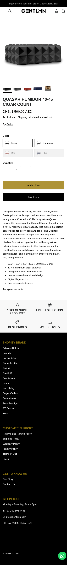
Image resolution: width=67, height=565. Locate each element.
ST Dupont (8, 408)
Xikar (5, 413)
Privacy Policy (10, 448)
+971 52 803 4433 (15, 510)
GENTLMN (14, 553)
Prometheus (9, 398)
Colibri (10, 124)
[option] (33, 48)
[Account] (55, 11)
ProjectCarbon (10, 393)
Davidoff (7, 373)
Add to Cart (33, 185)
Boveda (7, 353)
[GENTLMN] (33, 11)
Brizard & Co (9, 358)
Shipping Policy (11, 438)
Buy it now (33, 197)
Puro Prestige (10, 403)
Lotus (6, 383)
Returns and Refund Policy (17, 433)
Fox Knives (9, 378)
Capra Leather (11, 363)
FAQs (6, 459)
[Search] (11, 11)
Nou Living (8, 388)
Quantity (8, 162)
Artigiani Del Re (11, 348)
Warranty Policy (11, 443)
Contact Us (9, 484)
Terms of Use (10, 453)
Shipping (22, 117)
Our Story (8, 479)
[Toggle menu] (4, 11)
